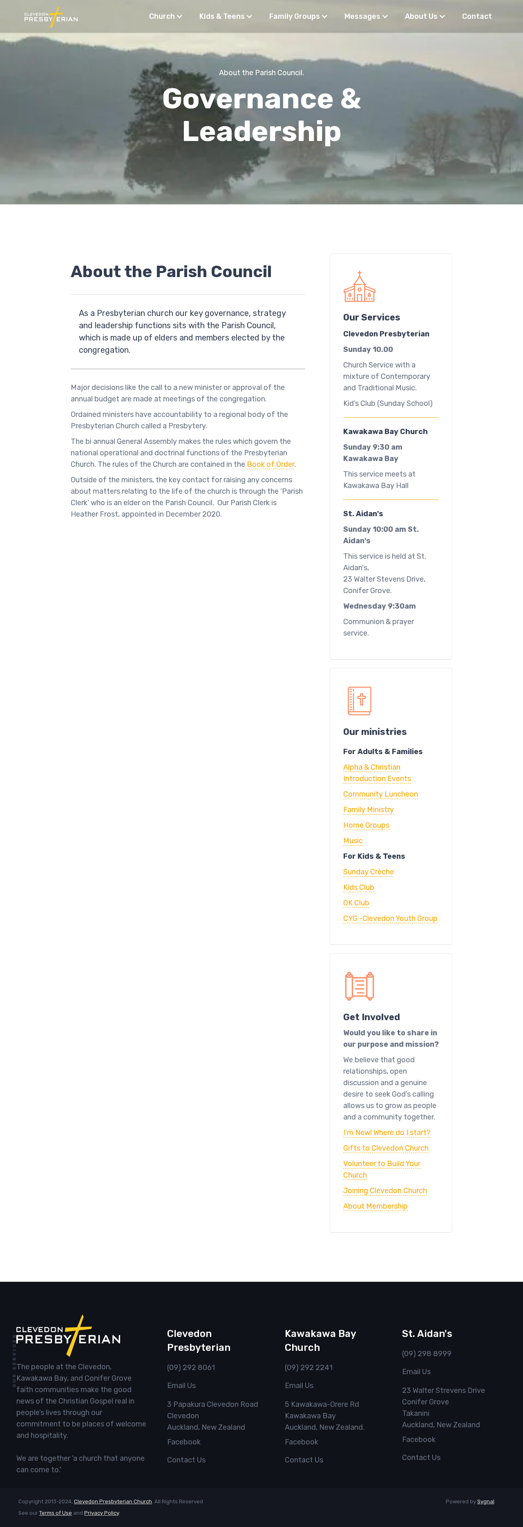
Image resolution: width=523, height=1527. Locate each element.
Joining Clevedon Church (385, 1190)
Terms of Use (55, 1513)
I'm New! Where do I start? (387, 1132)
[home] (51, 16)
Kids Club (358, 887)
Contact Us (186, 1459)
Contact (477, 16)
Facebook (184, 1441)
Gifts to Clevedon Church (386, 1148)
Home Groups (366, 825)
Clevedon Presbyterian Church (113, 1501)
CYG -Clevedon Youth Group (390, 918)
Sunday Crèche (368, 871)
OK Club (356, 902)
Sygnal (485, 1501)
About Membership (375, 1206)
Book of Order (270, 464)
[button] (166, 16)
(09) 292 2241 (309, 1367)
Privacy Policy (101, 1513)
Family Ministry (368, 809)
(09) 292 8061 (191, 1367)
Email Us (181, 1385)
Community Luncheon (380, 794)
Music (353, 840)
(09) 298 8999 (426, 1353)
